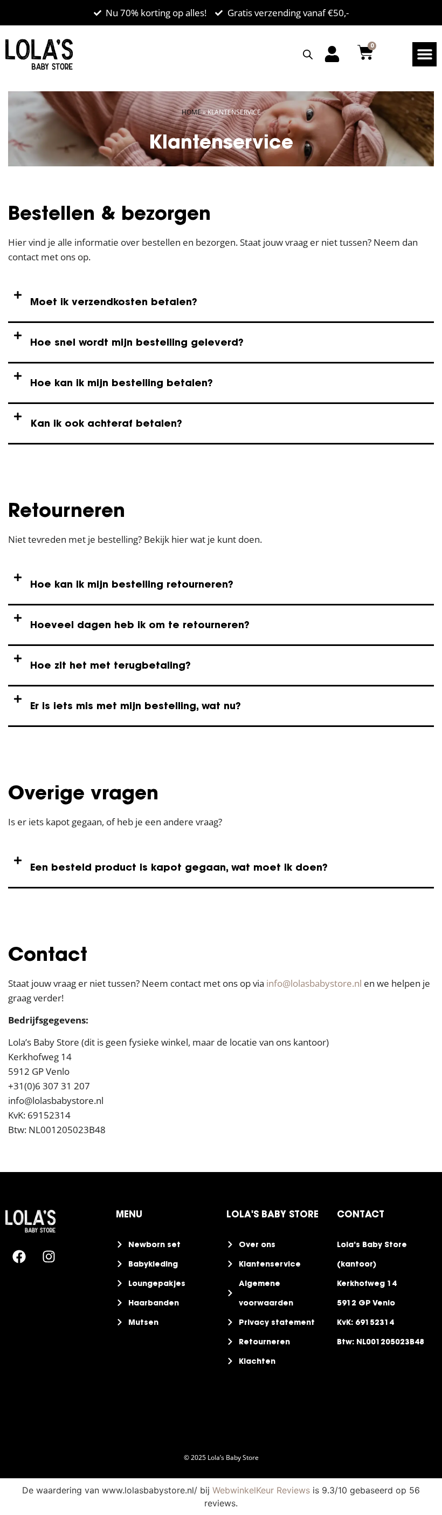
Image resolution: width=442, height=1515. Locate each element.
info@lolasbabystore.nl (314, 983)
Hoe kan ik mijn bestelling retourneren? (131, 584)
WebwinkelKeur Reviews (261, 1490)
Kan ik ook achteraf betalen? (106, 423)
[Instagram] (48, 1256)
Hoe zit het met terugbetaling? (110, 665)
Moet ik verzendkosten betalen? (113, 301)
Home (191, 112)
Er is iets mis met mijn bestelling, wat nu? (135, 705)
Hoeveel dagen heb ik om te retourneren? (140, 624)
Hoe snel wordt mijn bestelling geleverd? (137, 342)
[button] (424, 54)
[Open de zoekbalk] (307, 54)
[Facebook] (18, 1256)
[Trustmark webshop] (9, 1287)
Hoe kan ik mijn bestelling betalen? (121, 382)
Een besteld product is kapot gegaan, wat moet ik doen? (179, 867)
